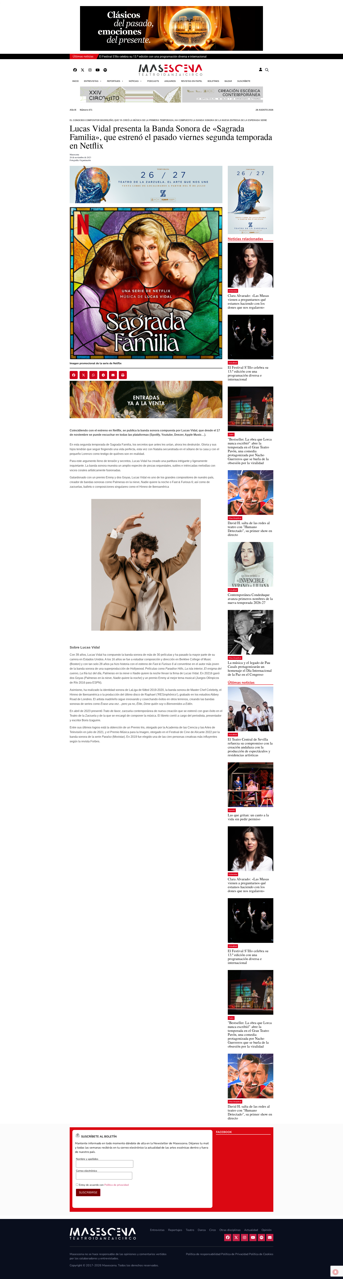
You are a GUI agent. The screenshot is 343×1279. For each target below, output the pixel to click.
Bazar (228, 81)
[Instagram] (90, 70)
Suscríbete (243, 81)
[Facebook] (75, 70)
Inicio (75, 81)
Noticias (134, 81)
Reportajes (113, 81)
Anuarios (170, 81)
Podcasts (153, 81)
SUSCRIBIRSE (88, 1192)
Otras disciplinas (235, 518)
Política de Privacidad (234, 1254)
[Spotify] (105, 70)
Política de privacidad (116, 1185)
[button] (267, 70)
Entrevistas (91, 81)
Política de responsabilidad (203, 1254)
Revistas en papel (191, 81)
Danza (202, 1230)
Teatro (231, 435)
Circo (212, 1230)
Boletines (213, 81)
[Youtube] (97, 70)
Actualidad (233, 363)
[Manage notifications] (335, 1272)
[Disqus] (146, 810)
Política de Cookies (261, 1254)
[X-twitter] (82, 70)
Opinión (232, 810)
